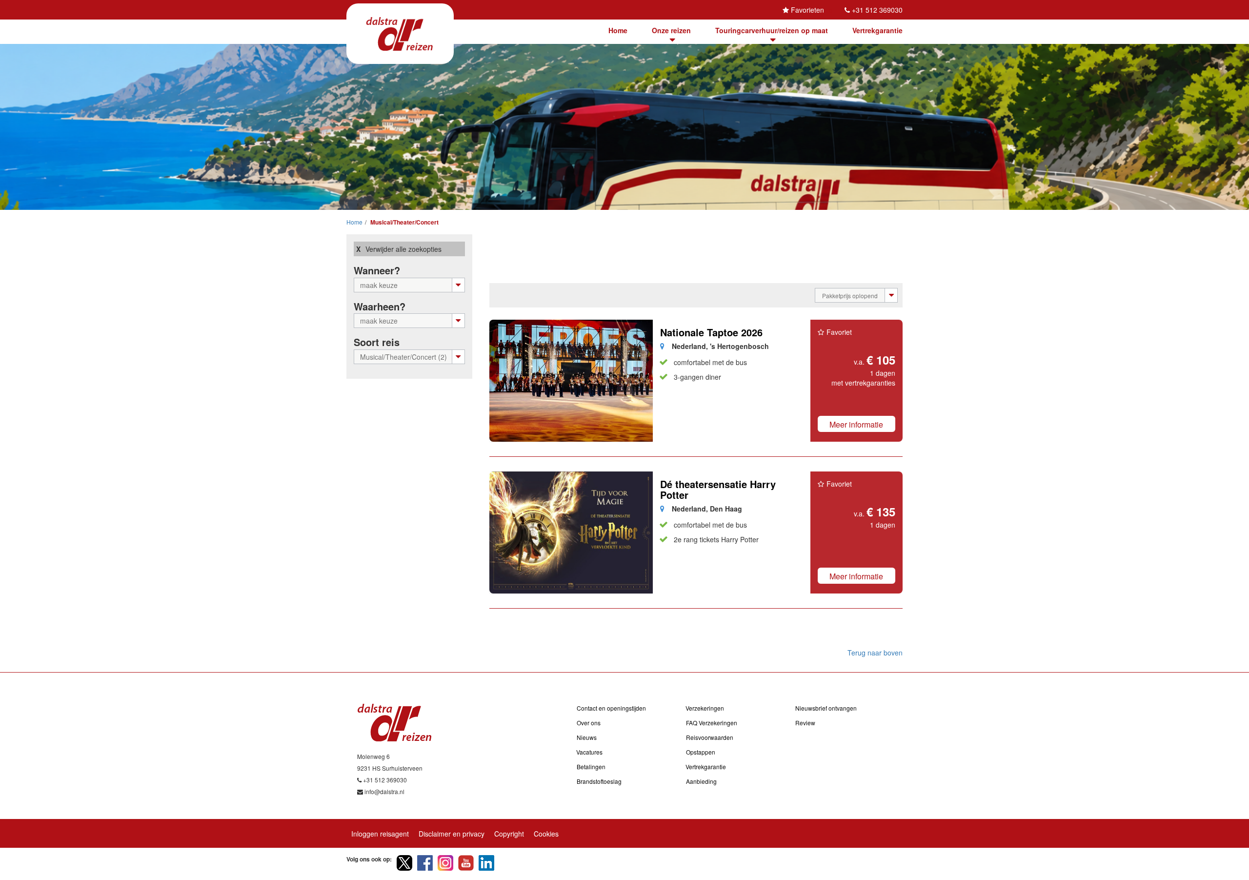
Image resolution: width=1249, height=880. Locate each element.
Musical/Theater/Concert (404, 222)
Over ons (589, 722)
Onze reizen (671, 30)
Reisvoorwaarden (709, 737)
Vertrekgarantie (877, 30)
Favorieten (807, 9)
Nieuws (587, 737)
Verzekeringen (704, 708)
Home (617, 30)
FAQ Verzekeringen (711, 722)
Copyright (509, 834)
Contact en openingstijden (611, 708)
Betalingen (591, 766)
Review (805, 722)
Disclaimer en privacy (451, 834)
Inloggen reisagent (380, 834)
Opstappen (700, 752)
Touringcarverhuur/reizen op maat (771, 30)
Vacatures (589, 752)
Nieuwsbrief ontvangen (826, 708)
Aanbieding (701, 781)
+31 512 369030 (877, 9)
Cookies (546, 834)
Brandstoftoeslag (599, 781)
